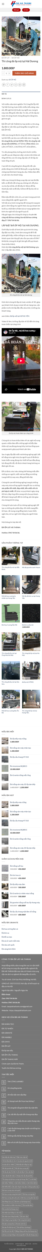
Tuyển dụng (9, 1244)
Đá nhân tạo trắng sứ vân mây (12, 1213)
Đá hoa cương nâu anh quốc (11, 1190)
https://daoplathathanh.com (20, 1010)
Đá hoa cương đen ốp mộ (30, 1198)
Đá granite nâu (34, 1187)
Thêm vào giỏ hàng (24, 73)
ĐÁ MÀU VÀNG (20, 1183)
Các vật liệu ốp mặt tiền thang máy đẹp (23, 1114)
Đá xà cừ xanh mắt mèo (11, 941)
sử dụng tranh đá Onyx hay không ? (21, 1101)
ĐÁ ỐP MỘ (15, 58)
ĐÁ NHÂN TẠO (8, 1024)
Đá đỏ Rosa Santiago (23, 1227)
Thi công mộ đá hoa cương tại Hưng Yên (15, 1179)
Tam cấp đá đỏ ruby (8, 1176)
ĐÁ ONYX (6, 1042)
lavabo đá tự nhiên (8, 1164)
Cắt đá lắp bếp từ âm (9, 1161)
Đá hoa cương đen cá (10, 929)
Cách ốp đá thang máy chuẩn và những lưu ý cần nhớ (24, 1129)
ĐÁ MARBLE (7, 1037)
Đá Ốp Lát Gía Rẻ (7, 1231)
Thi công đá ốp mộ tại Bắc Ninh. (11, 568)
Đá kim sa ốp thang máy (22, 1201)
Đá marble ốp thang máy (10, 1209)
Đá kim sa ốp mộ (27, 625)
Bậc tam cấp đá (22, 1157)
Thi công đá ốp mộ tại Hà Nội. (30, 654)
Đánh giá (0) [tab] (6, 98)
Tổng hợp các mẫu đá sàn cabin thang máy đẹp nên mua (24, 1122)
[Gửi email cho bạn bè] (16, 85)
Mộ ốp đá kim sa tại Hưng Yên (31, 597)
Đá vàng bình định (9, 949)
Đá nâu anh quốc (8, 945)
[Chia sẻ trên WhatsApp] (4, 85)
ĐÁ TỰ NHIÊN (7, 1028)
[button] (3, 4)
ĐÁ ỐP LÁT (6, 58)
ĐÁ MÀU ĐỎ (6, 1187)
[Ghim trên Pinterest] (20, 85)
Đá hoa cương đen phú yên (10, 1198)
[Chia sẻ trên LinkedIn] (24, 85)
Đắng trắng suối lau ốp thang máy (26, 1231)
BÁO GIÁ (28, 1244)
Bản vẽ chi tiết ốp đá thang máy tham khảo (24, 1142)
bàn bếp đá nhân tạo (8, 1157)
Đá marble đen (27, 1205)
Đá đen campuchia (8, 1224)
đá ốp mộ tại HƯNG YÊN (19, 316)
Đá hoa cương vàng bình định (11, 1194)
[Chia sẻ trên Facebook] (8, 85)
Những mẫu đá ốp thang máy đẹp (20, 1136)
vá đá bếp (33, 1179)
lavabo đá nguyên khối (25, 1161)
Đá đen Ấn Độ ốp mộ (8, 1227)
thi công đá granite (15, 1088)
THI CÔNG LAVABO (15, 1081)
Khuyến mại (21, 1245)
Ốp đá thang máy (32, 1235)
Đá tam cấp (24, 1216)
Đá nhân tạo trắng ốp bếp (10, 1216)
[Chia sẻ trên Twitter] (12, 85)
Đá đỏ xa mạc (7, 937)
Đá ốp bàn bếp (7, 1050)
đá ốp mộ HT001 (28, 682)
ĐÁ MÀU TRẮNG (7, 1183)
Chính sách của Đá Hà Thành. (13, 1064)
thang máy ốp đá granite (24, 1176)
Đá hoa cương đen (29, 1194)
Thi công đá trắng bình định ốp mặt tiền (23, 1108)
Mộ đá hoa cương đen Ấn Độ (10, 712)
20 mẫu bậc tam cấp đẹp (17, 1095)
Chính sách (19, 1244)
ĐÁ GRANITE (7, 1033)
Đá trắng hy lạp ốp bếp (9, 1220)
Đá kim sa (5, 933)
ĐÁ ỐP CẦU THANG (10, 1055)
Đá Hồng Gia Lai (7, 1201)
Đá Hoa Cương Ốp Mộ (9, 625)
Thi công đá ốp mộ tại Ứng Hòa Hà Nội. (9, 654)
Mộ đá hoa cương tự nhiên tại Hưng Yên (9, 597)
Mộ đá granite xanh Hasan (31, 567)
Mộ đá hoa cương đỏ (21, 1168)
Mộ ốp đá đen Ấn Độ (8, 1172)
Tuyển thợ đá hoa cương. (11, 1068)
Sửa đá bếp (29, 1172)
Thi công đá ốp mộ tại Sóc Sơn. (10, 683)
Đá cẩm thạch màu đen (20, 1187)
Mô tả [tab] (4, 94)
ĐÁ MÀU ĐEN (32, 1183)
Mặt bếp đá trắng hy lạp (23, 1164)
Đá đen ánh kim (21, 1224)
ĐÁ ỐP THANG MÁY (10, 1059)
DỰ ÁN (35, 1244)
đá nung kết (21, 1235)
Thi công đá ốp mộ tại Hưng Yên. (29, 712)
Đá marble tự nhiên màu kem (11, 1205)
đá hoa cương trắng (8, 1235)
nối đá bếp (20, 1172)
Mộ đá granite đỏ (7, 1168)
